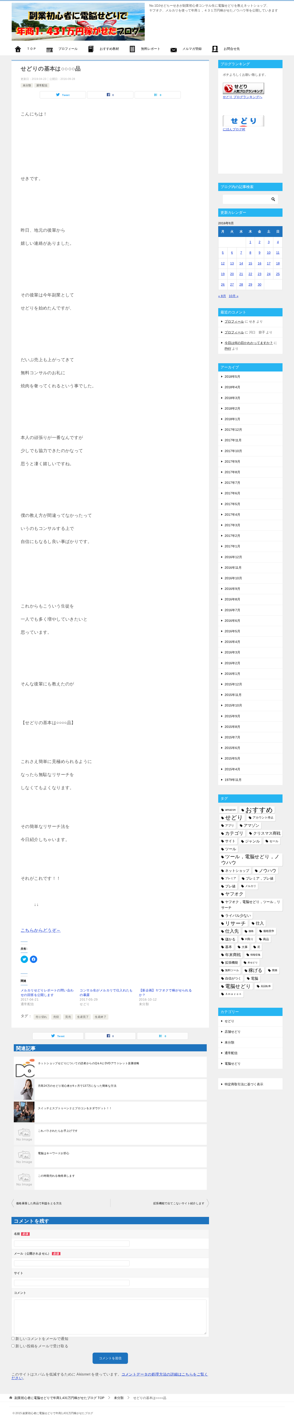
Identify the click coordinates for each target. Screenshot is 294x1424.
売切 (56, 1017)
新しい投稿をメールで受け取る (41, 1346)
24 (269, 274)
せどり (234, 817)
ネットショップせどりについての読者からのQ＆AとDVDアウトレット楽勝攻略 (88, 1063)
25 (278, 274)
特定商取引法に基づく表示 (244, 1084)
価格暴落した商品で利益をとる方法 (39, 1203)
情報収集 (255, 954)
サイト (230, 841)
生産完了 (83, 1017)
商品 (266, 939)
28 (241, 284)
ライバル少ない (238, 915)
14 (241, 263)
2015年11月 (233, 695)
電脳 (254, 978)
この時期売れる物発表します (56, 1175)
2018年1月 (232, 419)
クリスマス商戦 (266, 833)
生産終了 (100, 1017)
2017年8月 (232, 472)
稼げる (255, 970)
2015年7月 (232, 737)
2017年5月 (232, 504)
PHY (228, 348)
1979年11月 (233, 780)
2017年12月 (233, 429)
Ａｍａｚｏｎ (233, 994)
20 (232, 274)
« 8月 (222, 296)
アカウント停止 (263, 817)
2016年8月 (232, 599)
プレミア (230, 878)
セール (273, 841)
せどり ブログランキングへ (242, 97)
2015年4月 (232, 769)
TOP (59, 1398)
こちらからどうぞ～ (41, 930)
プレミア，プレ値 (259, 878)
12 (223, 263)
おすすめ (259, 809)
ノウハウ (267, 870)
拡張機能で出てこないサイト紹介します (178, 1203)
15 (250, 263)
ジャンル (252, 841)
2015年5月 (232, 758)
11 (278, 252)
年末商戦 (233, 954)
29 (250, 284)
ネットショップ (237, 870)
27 (232, 284)
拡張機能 (231, 962)
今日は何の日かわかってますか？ (249, 343)
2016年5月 (232, 631)
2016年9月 (232, 589)
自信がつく (233, 978)
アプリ (229, 825)
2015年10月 (233, 705)
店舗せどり (233, 1031)
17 (269, 263)
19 (223, 274)
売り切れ (41, 1017)
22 (250, 274)
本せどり (253, 962)
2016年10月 (233, 578)
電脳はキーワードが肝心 (53, 1153)
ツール (230, 849)
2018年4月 (232, 387)
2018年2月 (232, 408)
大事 (245, 947)
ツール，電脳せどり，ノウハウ (250, 859)
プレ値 (230, 886)
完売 (68, 1017)
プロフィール (234, 321)
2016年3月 (232, 652)
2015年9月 (232, 716)
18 (278, 263)
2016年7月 (232, 610)
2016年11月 (233, 567)
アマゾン (251, 825)
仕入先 (232, 931)
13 (232, 263)
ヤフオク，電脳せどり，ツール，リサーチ (250, 904)
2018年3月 (232, 398)
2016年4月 (232, 642)
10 (269, 252)
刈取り (249, 939)
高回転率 (266, 986)
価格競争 (268, 931)
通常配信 (41, 85)
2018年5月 (232, 376)
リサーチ (235, 923)
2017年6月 (232, 493)
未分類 (27, 85)
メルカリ (250, 886)
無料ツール (232, 970)
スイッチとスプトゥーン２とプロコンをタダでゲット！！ (75, 1108)
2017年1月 (232, 546)
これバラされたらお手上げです (58, 1130)
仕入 (260, 923)
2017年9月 (232, 461)
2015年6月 (232, 748)
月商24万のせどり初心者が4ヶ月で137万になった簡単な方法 (77, 1085)
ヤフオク (234, 893)
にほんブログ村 (234, 129)
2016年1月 (232, 673)
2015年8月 (232, 727)
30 (259, 284)
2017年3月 (232, 525)
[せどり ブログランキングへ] (243, 91)
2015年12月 (233, 684)
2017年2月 (232, 536)
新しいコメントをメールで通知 (41, 1339)
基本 (228, 947)
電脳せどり (238, 986)
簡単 (274, 970)
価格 (251, 931)
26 (223, 284)
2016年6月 (232, 620)
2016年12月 (233, 557)
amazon (230, 809)
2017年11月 (233, 440)
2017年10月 (233, 451)
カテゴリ (234, 833)
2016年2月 (232, 663)
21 (241, 274)
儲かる (230, 939)
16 (259, 263)
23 (259, 274)
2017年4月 (232, 514)
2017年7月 (232, 482)
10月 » (233, 296)
